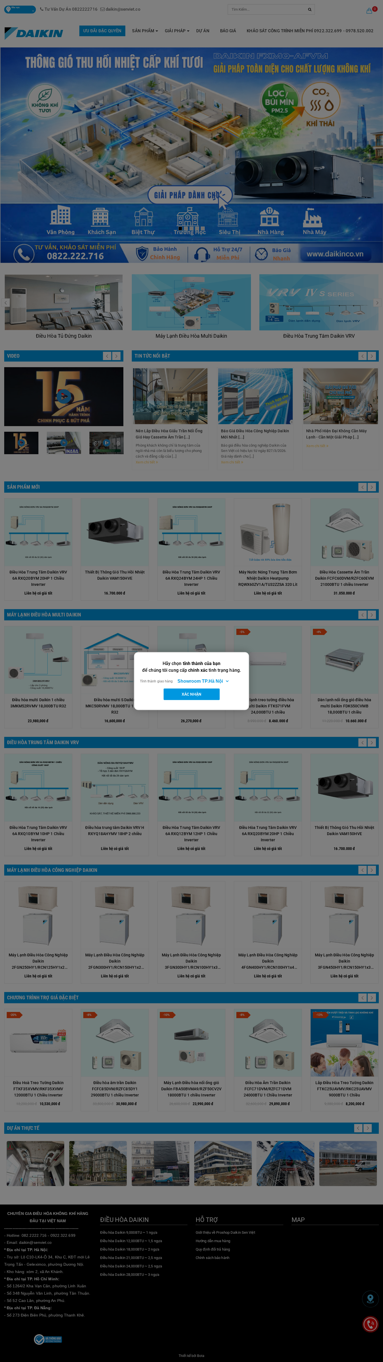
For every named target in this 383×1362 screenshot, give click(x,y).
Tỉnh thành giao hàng (156, 681)
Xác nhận (191, 694)
